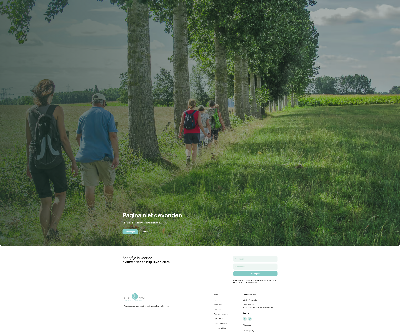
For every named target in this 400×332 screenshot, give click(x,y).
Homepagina (130, 232)
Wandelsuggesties (221, 323)
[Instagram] (250, 319)
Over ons (217, 309)
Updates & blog (220, 328)
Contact (145, 232)
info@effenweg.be (250, 300)
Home (216, 300)
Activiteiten (218, 305)
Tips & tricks (218, 319)
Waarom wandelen (221, 314)
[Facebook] (245, 319)
